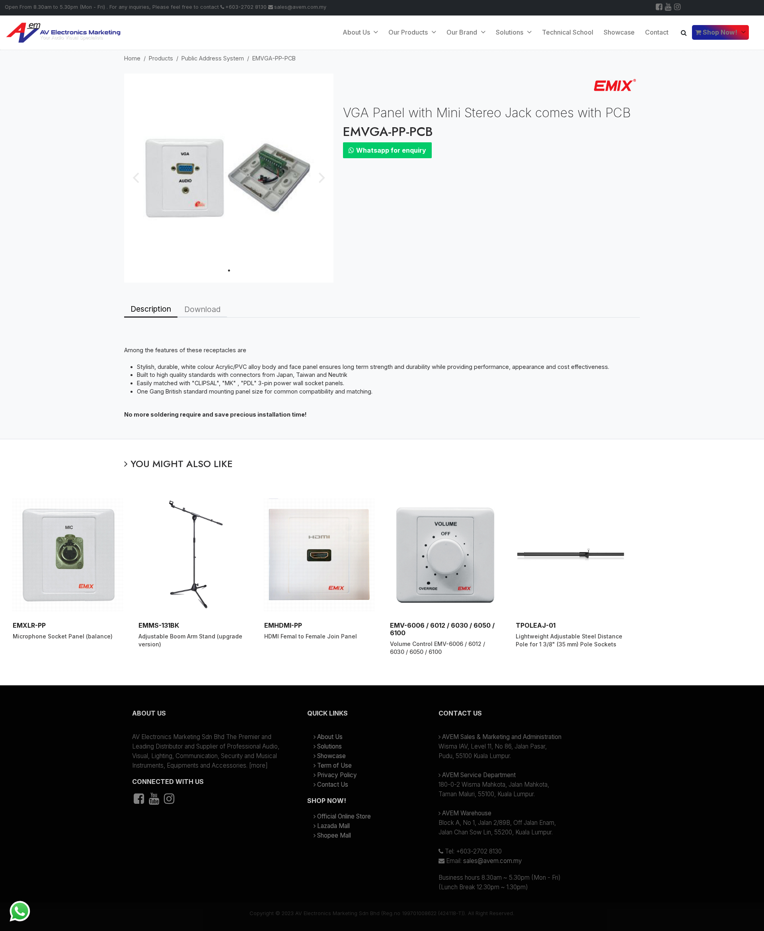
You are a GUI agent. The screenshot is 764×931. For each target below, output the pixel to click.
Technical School (567, 32)
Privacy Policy (337, 775)
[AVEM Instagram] (678, 8)
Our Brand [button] (462, 32)
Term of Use (334, 765)
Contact (656, 32)
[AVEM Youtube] (668, 8)
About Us (357, 32)
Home (132, 58)
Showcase (619, 32)
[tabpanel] (382, 378)
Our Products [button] (408, 32)
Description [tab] (151, 309)
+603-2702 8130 (246, 7)
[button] (207, 716)
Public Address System (212, 58)
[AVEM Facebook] (659, 8)
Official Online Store (344, 816)
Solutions (329, 746)
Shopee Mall (334, 835)
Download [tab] (202, 309)
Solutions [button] (510, 32)
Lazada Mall (333, 826)
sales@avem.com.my (300, 7)
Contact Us (332, 784)
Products (161, 58)
